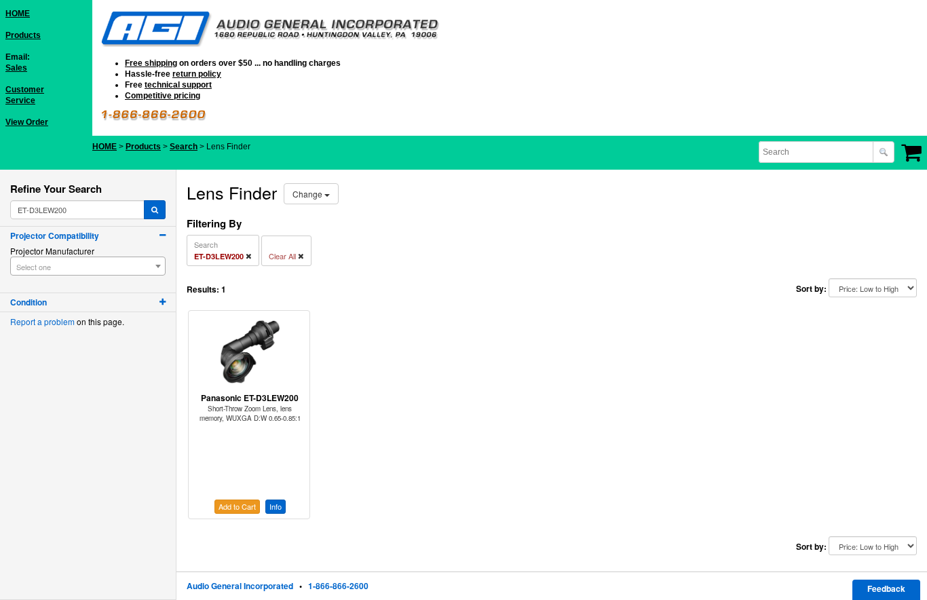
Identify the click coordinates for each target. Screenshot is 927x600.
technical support (178, 85)
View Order (26, 122)
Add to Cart (237, 506)
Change (308, 194)
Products (23, 35)
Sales (16, 68)
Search (183, 146)
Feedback (886, 588)
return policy (196, 74)
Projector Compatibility (54, 235)
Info (275, 506)
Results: (203, 289)
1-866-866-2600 (338, 586)
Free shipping (151, 63)
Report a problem (42, 321)
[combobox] (817, 152)
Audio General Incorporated (240, 586)
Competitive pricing (162, 95)
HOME (17, 13)
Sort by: (811, 289)
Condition (28, 302)
